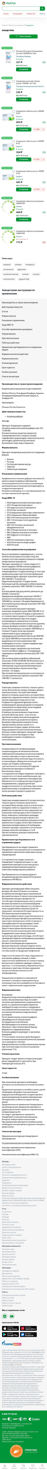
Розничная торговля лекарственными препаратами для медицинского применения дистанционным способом (23, 1199)
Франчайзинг (7, 1274)
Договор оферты (8, 1193)
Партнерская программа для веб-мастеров (18, 1289)
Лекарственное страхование (13, 1230)
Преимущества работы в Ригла (13, 1295)
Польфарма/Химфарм (23, 56)
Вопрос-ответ (7, 1262)
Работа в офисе (8, 1300)
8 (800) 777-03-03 (15, 1365)
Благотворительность (10, 1222)
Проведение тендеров (10, 1271)
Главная (4, 25)
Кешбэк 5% (31, 14)
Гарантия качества (9, 1233)
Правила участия (8, 1254)
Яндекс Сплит (7, 48)
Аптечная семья (8, 1249)
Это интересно (7, 1172)
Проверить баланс (9, 1257)
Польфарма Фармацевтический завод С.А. (30, 86)
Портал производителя (11, 1276)
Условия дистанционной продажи (15, 1185)
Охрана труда (7, 1306)
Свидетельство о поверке (12, 1235)
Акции (6, 14)
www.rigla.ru (36, 1352)
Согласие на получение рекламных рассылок (19, 1206)
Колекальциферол (15, 417)
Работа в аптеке (8, 1298)
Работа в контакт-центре (11, 1303)
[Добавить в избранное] (13, 51)
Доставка (5, 1170)
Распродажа (17, 14)
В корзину (23, 69)
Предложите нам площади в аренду (15, 1279)
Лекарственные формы (16, 25)
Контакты (5, 1220)
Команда (5, 1217)
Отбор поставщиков (10, 1281)
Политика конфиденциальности (14, 1175)
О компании (7, 1212)
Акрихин (19, 116)
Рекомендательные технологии (14, 1240)
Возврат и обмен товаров (12, 1191)
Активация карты (8, 1252)
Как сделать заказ (9, 1165)
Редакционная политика (11, 1227)
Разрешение (6, 1183)
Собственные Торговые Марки (13, 1286)
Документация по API (10, 1284)
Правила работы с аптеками (13, 1243)
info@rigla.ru (20, 1441)
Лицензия (6, 1180)
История (5, 1214)
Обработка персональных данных (15, 1203)
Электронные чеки (9, 1265)
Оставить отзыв (8, 1225)
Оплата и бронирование (11, 1167)
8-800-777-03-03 (9, 1414)
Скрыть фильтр (25, 36)
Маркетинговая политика (12, 1188)
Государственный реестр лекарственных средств (23, 1143)
